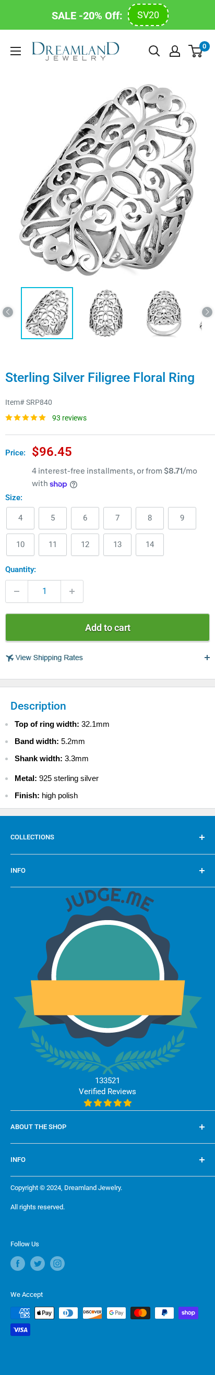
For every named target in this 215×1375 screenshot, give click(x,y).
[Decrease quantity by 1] (17, 591)
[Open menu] (15, 51)
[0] (195, 51)
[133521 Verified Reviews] (108, 1103)
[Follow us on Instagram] (57, 1263)
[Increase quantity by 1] (72, 591)
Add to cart (107, 627)
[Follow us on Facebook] (17, 1263)
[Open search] (154, 51)
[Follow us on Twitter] (37, 1263)
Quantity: (20, 569)
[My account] (175, 51)
